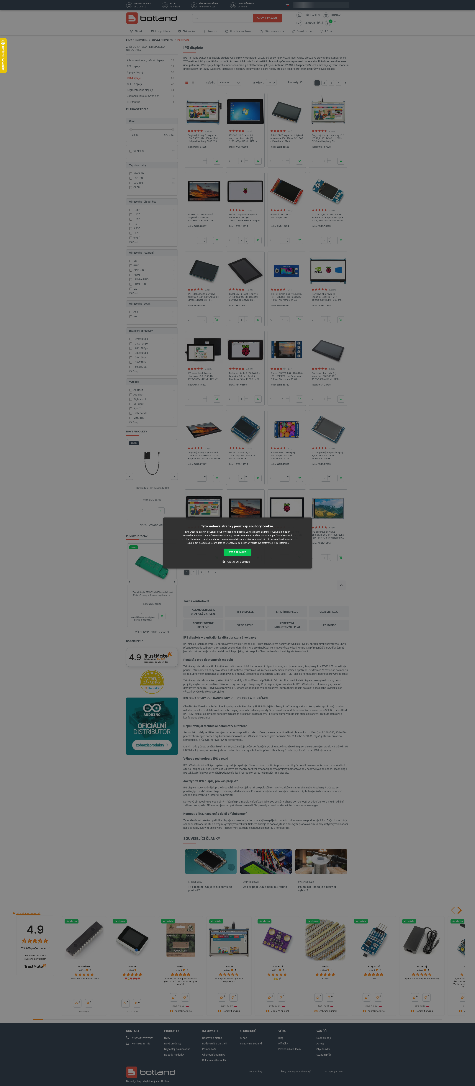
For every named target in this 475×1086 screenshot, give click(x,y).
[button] (237, 561)
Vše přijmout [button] (237, 552)
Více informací (281, 543)
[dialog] (237, 543)
